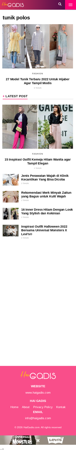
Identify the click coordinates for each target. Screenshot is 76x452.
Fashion (37, 74)
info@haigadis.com (38, 418)
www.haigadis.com (38, 392)
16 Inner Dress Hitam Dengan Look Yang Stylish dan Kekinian (47, 211)
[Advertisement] (31, 300)
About (26, 407)
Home (14, 407)
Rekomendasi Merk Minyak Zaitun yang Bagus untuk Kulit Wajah (46, 194)
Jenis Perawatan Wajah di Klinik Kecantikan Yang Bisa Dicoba (44, 177)
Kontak (61, 407)
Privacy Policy (43, 407)
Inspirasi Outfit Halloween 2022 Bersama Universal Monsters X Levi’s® (44, 230)
